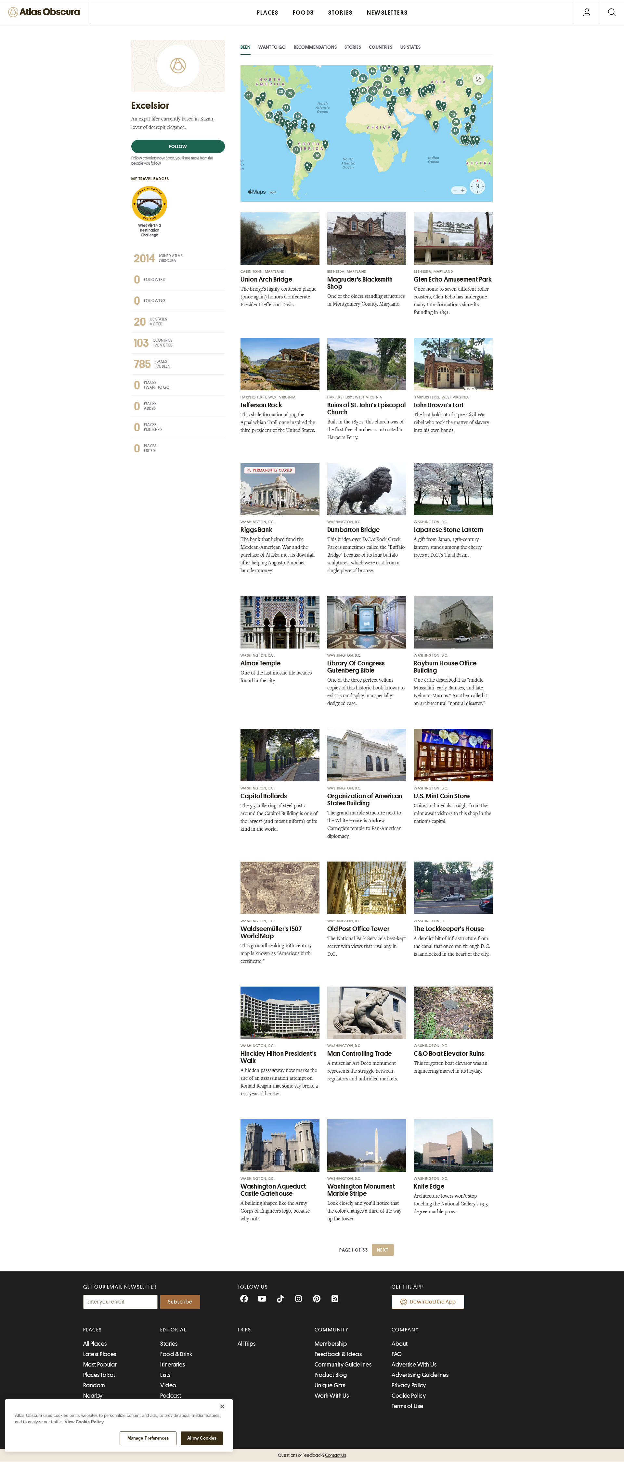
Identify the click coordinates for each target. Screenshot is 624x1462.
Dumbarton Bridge (353, 529)
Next (383, 1250)
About (400, 1343)
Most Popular (100, 1364)
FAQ (397, 1354)
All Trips (247, 1343)
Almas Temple (260, 663)
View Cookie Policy (84, 1421)
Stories (352, 47)
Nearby (93, 1395)
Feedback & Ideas (338, 1354)
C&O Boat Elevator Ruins (449, 1053)
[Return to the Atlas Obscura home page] (45, 12)
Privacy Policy (409, 1385)
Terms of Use (407, 1406)
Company (405, 1329)
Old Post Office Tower (358, 929)
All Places (95, 1343)
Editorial (173, 1329)
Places (92, 1329)
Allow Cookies (202, 1438)
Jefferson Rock (261, 405)
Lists (165, 1375)
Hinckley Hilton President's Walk (278, 1057)
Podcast (170, 1395)
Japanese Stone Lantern (448, 529)
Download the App (433, 1301)
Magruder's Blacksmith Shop (360, 283)
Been (245, 47)
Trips (245, 1329)
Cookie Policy (409, 1395)
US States (410, 47)
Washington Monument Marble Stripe (361, 1190)
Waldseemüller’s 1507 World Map (271, 932)
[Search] (612, 12)
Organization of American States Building (364, 800)
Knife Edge (429, 1186)
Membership (331, 1343)
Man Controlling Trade (359, 1053)
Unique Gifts (330, 1385)
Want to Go (272, 47)
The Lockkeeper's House (449, 929)
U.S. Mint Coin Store (442, 796)
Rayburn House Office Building (445, 667)
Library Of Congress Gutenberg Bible (356, 667)
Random (94, 1385)
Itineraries (172, 1364)
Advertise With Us (414, 1364)
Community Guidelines (343, 1364)
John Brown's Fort (439, 405)
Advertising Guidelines (420, 1375)
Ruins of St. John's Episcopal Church (366, 409)
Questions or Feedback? (312, 1455)
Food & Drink (176, 1354)
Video (168, 1385)
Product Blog (331, 1375)
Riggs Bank (256, 529)
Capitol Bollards (263, 796)
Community (332, 1329)
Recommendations (315, 47)
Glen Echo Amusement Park (453, 279)
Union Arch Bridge (266, 279)
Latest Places (99, 1354)
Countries (380, 47)
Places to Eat (99, 1375)
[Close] (222, 1406)
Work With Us (332, 1395)
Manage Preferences (148, 1438)
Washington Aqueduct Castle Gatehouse (273, 1190)
